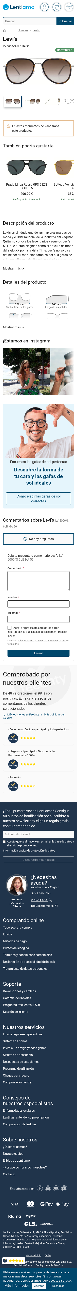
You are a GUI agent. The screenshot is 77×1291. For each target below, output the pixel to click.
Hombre (23, 30)
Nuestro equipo (13, 1153)
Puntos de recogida (16, 948)
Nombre (13, 597)
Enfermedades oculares (19, 1110)
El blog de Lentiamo (16, 1160)
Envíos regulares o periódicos (23, 1034)
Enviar (38, 653)
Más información (17, 1285)
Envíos (7, 934)
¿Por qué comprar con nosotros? (25, 1167)
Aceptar (39, 1286)
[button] (13, 101)
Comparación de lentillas (19, 1124)
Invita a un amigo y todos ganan (25, 1048)
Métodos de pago (14, 941)
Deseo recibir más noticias (38, 860)
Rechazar (58, 1286)
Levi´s (36, 30)
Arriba (48, 1255)
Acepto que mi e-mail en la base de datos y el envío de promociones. (40, 843)
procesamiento (34, 628)
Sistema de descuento (18, 1055)
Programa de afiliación (18, 1068)
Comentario (16, 568)
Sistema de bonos (15, 1041)
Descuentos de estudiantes (21, 1061)
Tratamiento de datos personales (25, 968)
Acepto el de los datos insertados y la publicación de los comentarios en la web (38, 636)
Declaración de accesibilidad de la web (29, 962)
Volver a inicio (33, 1255)
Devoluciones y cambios (19, 991)
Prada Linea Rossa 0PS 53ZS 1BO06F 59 (26, 186)
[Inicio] (4, 30)
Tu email (14, 613)
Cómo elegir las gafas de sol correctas (39, 498)
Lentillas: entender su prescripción (26, 1117)
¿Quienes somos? (15, 1147)
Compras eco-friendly (17, 1082)
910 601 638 (39, 900)
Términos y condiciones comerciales (27, 955)
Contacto (9, 1174)
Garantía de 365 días (17, 998)
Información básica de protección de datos (29, 850)
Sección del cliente (15, 1012)
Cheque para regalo (16, 1075)
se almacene (29, 841)
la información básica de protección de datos (42, 640)
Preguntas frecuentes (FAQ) (21, 1005)
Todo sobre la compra (17, 927)
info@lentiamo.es (42, 906)
